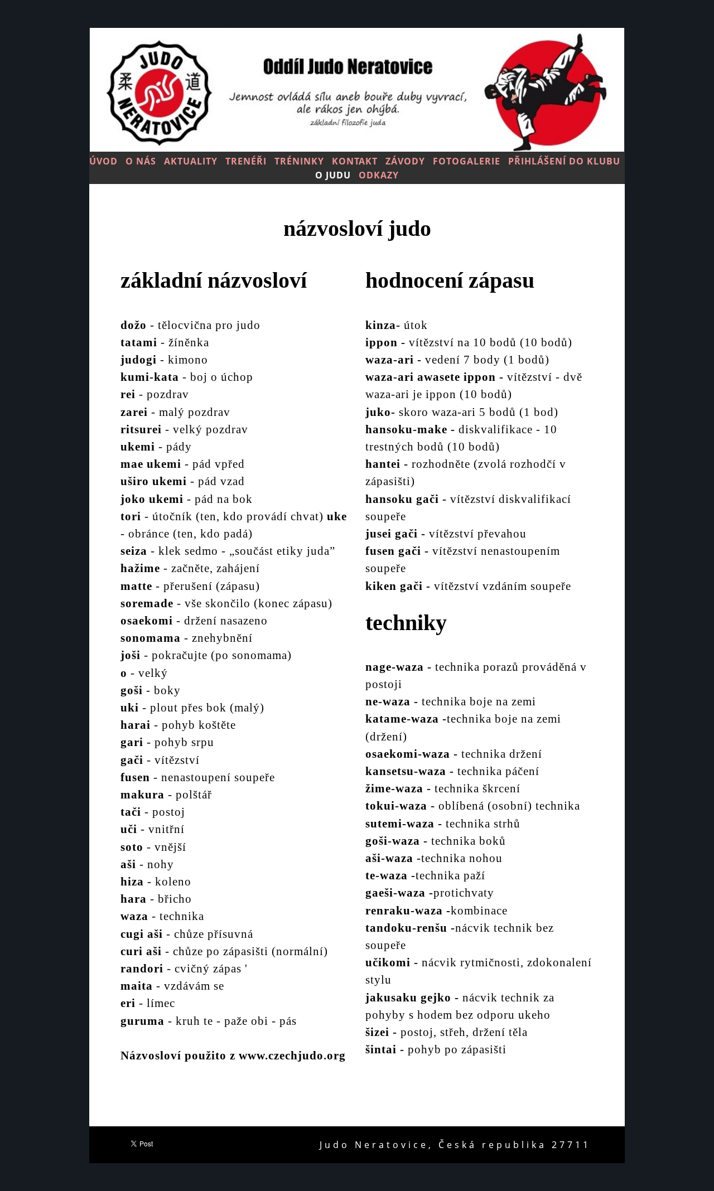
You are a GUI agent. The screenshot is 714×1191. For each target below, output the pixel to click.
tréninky (299, 161)
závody (405, 161)
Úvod (103, 161)
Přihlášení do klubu (564, 161)
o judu (333, 175)
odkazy (379, 175)
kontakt (355, 161)
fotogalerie (466, 161)
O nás (141, 161)
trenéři (246, 161)
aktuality (191, 161)
